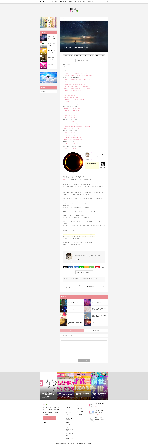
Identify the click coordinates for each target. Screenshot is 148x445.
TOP (56, 1)
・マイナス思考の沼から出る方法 (70, 95)
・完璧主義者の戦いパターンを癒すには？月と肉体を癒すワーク (77, 86)
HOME (52, 1)
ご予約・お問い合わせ (92, 1)
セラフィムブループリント (69, 415)
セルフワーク (70, 49)
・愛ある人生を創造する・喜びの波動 (71, 108)
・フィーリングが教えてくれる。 (70, 117)
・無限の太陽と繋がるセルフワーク (71, 128)
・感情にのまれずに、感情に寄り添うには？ (72, 90)
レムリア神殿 (68, 427)
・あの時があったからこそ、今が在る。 (72, 110)
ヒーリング (68, 424)
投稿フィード (79, 408)
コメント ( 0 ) (72, 330)
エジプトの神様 (68, 409)
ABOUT (49, 417)
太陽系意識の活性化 (69, 433)
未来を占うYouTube (69, 438)
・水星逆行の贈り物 (67, 101)
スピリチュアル (68, 412)
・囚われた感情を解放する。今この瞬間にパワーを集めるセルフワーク (78, 126)
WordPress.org (79, 414)
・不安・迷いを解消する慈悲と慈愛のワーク (72, 139)
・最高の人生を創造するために (70, 132)
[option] (48, 386)
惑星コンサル (66, 179)
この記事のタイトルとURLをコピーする (84, 60)
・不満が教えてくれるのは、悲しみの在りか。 (73, 104)
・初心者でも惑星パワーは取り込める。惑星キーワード (75, 73)
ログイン (78, 405)
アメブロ (84, 1)
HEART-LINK (68, 407)
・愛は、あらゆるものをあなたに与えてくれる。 (73, 81)
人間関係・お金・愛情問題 (69, 430)
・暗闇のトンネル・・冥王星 (69, 148)
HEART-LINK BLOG (72, 1)
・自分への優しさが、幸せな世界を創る (72, 137)
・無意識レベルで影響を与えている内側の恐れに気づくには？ (76, 79)
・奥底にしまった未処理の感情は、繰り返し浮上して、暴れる (76, 88)
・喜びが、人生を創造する (69, 112)
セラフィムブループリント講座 (69, 419)
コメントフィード (80, 411)
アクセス (79, 1)
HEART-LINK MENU (62, 1)
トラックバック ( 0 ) (96, 330)
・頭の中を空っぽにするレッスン (70, 97)
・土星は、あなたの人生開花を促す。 (71, 143)
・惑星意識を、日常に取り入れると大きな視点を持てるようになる (77, 75)
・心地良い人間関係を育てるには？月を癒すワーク (74, 84)
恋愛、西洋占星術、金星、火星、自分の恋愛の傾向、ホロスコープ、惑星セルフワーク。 (86, 278)
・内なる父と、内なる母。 (69, 121)
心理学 (67, 435)
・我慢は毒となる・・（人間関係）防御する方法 (73, 99)
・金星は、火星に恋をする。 (69, 115)
